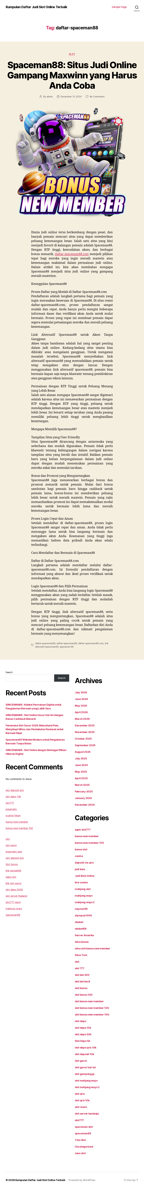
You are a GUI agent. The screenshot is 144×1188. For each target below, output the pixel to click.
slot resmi (11, 845)
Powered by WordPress (81, 1180)
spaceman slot (84, 1126)
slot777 (10, 802)
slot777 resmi (13, 902)
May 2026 (81, 705)
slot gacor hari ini (85, 1067)
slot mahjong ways (86, 1080)
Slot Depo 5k (82, 1040)
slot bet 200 (82, 974)
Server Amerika (84, 935)
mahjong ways (14, 908)
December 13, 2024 (71, 96)
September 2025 (85, 745)
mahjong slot (83, 889)
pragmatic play (14, 851)
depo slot (11, 876)
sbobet (79, 922)
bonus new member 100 (19, 828)
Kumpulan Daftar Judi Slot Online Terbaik (36, 7)
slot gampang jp (84, 1073)
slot (72, 54)
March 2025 (82, 784)
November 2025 (85, 732)
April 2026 (81, 712)
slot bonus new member (89, 1001)
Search (9, 672)
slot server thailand (16, 895)
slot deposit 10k (84, 1054)
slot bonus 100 (84, 994)
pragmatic (11, 809)
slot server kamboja (87, 1113)
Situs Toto (81, 955)
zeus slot (80, 1153)
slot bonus (81, 988)
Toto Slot (80, 1140)
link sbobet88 (13, 870)
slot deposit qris (15, 790)
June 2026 (81, 699)
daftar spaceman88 (45, 643)
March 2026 (82, 718)
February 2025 (84, 791)
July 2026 (81, 692)
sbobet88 (80, 928)
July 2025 (81, 758)
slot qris (80, 1093)
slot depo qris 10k (85, 1047)
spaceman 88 (67, 646)
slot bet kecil (82, 981)
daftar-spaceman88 (67, 643)
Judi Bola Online (84, 875)
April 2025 (81, 778)
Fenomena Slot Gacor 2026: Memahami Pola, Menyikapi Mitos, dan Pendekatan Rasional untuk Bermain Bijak (34, 729)
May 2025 (81, 771)
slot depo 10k (13, 796)
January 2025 (83, 798)
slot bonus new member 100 (92, 1007)
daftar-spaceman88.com (72, 254)
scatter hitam (13, 815)
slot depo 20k (83, 1034)
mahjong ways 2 (84, 902)
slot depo (80, 1021)
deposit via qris (84, 862)
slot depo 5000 (14, 889)
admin (50, 96)
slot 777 (79, 968)
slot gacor (81, 1060)
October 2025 (83, 738)
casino (79, 856)
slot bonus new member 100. (92, 1014)
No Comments (97, 96)
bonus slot (81, 849)
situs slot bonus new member (92, 948)
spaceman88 (13, 914)
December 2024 (85, 804)
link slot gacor (14, 883)
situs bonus (82, 941)
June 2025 (81, 765)
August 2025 (83, 751)
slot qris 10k (82, 1100)
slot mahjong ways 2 (87, 1087)
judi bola (80, 869)
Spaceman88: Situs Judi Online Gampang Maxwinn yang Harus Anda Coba (72, 75)
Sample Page (119, 6)
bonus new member (17, 821)
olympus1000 (83, 915)
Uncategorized (84, 1146)
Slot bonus (12, 864)
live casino (81, 882)
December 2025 (85, 725)
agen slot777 (83, 829)
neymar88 (81, 908)
